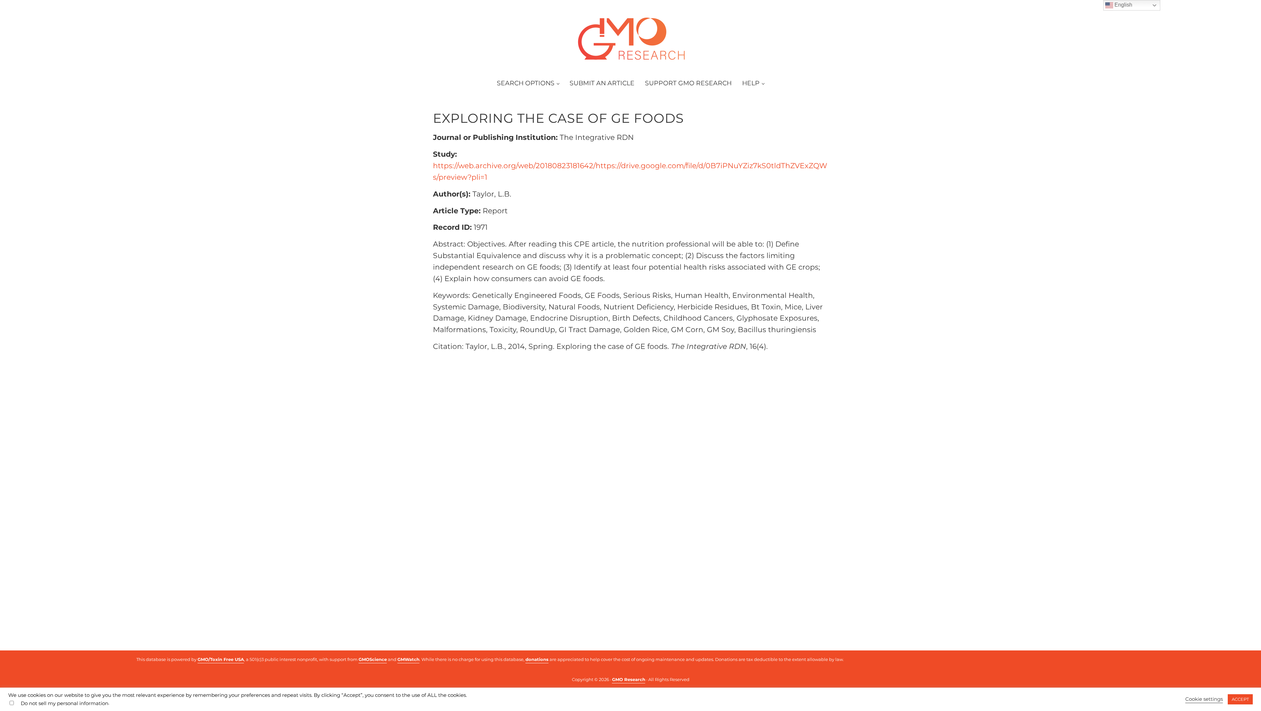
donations (537, 659)
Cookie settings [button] (1204, 699)
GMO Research (628, 679)
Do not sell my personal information (64, 703)
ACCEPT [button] (1240, 699)
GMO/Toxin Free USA (221, 659)
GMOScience (373, 659)
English (1122, 5)
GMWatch (408, 659)
